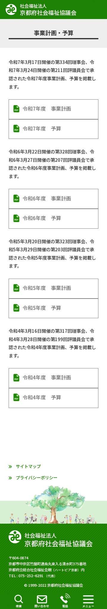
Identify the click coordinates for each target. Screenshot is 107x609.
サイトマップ (28, 466)
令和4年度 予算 (42, 397)
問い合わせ (41, 606)
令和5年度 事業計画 (47, 287)
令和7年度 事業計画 (47, 108)
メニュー (88, 606)
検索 (19, 606)
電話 (65, 606)
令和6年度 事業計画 (47, 198)
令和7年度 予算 (42, 128)
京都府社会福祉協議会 (48, 9)
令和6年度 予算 (42, 218)
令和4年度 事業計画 (47, 377)
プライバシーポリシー (36, 477)
